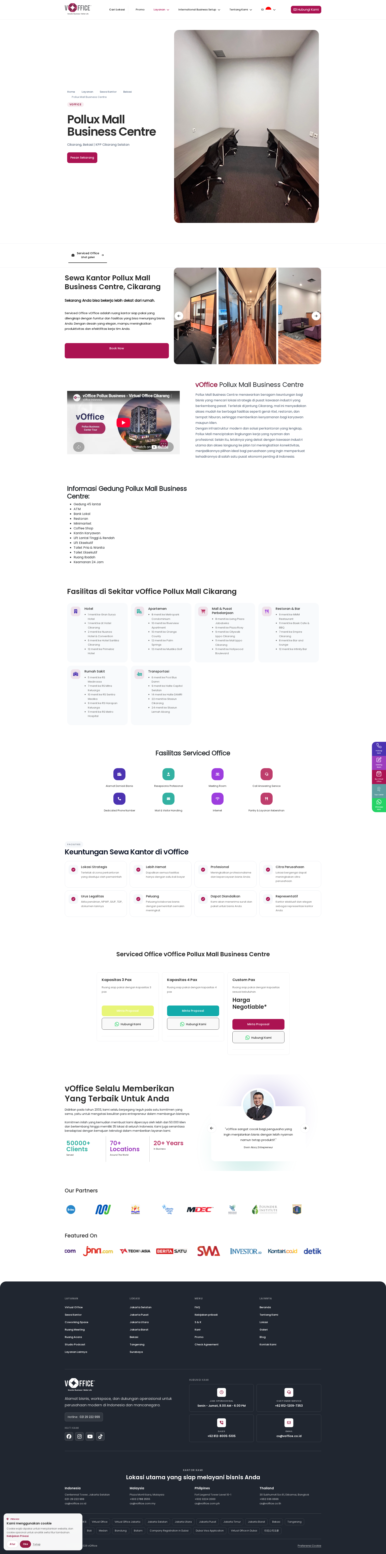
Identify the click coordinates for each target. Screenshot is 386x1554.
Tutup (36, 1544)
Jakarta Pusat (139, 1315)
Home (71, 92)
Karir (198, 1330)
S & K (198, 1322)
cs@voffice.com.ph (207, 1503)
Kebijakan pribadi (206, 1315)
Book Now (116, 348)
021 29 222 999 (90, 1417)
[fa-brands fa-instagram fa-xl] (79, 1436)
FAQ (197, 1307)
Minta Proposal (128, 1011)
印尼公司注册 (271, 1530)
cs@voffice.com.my (142, 1503)
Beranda (265, 1307)
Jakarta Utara (139, 1322)
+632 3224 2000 (205, 1499)
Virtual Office (74, 1307)
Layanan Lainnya (76, 1352)
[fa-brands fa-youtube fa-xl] (90, 1436)
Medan (103, 1530)
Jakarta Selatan (140, 1307)
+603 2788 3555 (140, 1499)
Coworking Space (76, 1322)
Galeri (264, 1330)
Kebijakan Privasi (18, 1536)
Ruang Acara (73, 1337)
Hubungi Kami (130, 1024)
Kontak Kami (268, 1344)
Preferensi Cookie (309, 1546)
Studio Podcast (75, 1344)
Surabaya (136, 1352)
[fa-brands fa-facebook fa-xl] (69, 1436)
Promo (140, 9)
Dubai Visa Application (210, 1530)
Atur (12, 1544)
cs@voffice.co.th (270, 1503)
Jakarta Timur (232, 1521)
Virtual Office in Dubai (244, 1530)
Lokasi (264, 1322)
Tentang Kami (269, 1315)
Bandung (121, 1530)
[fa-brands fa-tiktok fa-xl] (100, 1436)
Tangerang (137, 1344)
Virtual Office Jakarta (127, 1521)
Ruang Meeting (75, 1330)
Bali (89, 1530)
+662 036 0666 (269, 1499)
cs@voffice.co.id (75, 1503)
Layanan (87, 92)
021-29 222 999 (74, 1499)
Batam (138, 1530)
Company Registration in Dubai (169, 1530)
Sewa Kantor (108, 92)
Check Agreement (207, 1344)
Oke (25, 1544)
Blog (263, 1337)
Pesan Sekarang (82, 158)
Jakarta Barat (139, 1330)
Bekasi (127, 92)
